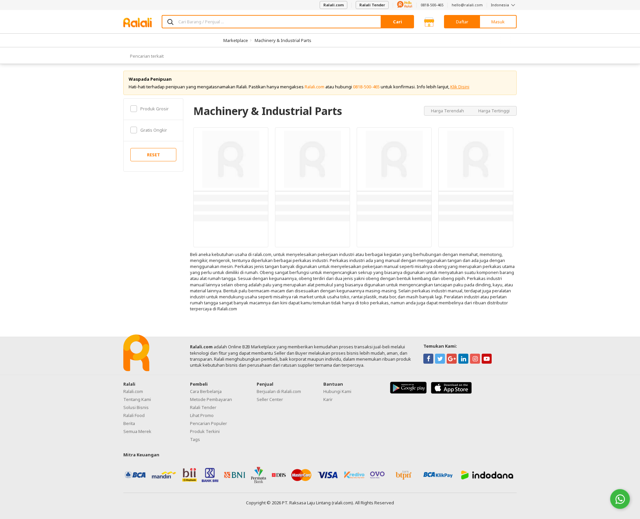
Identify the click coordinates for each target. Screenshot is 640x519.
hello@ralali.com (467, 4)
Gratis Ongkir (153, 130)
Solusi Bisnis (136, 407)
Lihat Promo (202, 415)
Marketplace (235, 40)
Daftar (462, 22)
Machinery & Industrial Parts (283, 40)
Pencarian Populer (208, 423)
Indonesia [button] (500, 4)
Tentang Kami (137, 399)
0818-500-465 (432, 4)
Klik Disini (459, 87)
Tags (195, 439)
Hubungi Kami (337, 391)
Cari (397, 22)
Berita (129, 423)
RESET (153, 155)
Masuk (498, 22)
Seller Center (270, 399)
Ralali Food (134, 415)
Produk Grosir (154, 109)
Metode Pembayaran (211, 399)
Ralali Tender (372, 4)
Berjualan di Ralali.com (279, 391)
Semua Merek (137, 431)
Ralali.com (333, 4)
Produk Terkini (205, 431)
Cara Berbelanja (206, 391)
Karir (328, 399)
